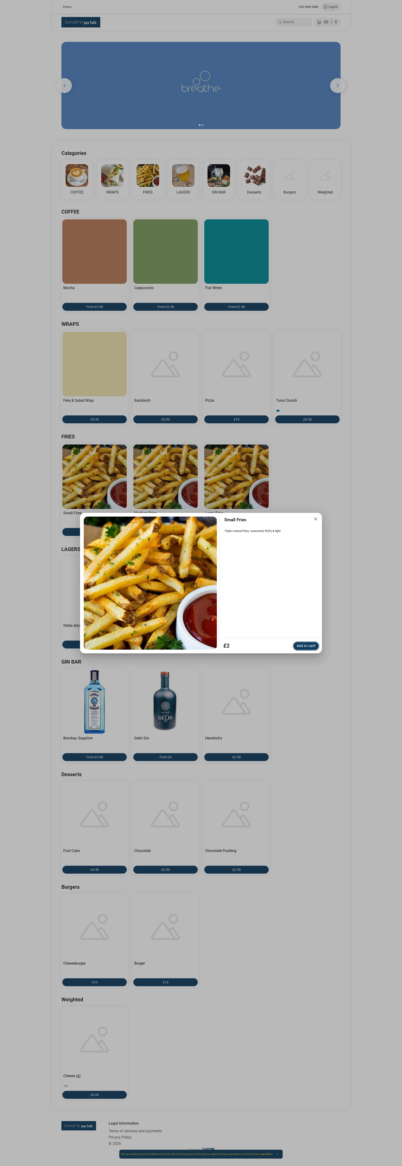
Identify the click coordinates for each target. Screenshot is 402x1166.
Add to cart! (306, 646)
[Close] (315, 519)
